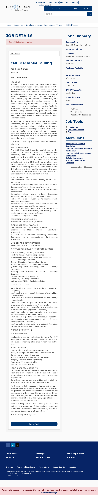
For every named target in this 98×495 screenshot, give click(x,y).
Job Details (15, 54)
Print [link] (70, 132)
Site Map (9, 467)
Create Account (78, 8)
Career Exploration (45, 25)
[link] (18, 8)
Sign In (54, 8)
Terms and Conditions (26, 467)
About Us (64, 2)
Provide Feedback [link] (76, 130)
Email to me (73, 127)
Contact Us (73, 2)
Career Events (53, 2)
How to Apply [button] (34, 424)
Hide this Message (49, 493)
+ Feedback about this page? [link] (80, 167)
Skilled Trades (72, 25)
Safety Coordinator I (75, 158)
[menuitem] (8, 25)
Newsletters (41, 2)
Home (8, 25)
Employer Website (74, 49)
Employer (30, 25)
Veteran (59, 25)
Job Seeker (18, 25)
